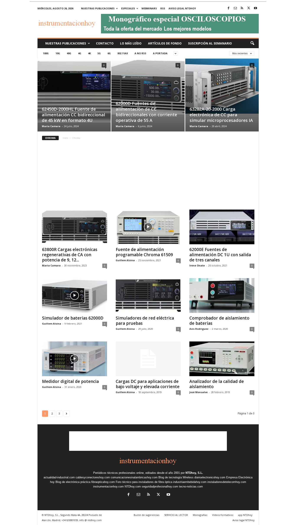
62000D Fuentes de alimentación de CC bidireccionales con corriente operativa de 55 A (146, 111)
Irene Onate (197, 265)
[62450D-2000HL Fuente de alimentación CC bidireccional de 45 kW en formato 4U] (74, 91)
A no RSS (140, 53)
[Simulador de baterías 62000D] (74, 295)
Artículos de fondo (165, 43)
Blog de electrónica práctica (72, 482)
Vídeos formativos (222, 515)
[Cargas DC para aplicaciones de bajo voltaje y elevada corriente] (148, 358)
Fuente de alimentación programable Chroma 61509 (144, 252)
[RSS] (242, 8)
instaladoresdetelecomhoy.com (226, 482)
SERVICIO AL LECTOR (176, 515)
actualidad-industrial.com (59, 477)
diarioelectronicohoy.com (209, 477)
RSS (162, 8)
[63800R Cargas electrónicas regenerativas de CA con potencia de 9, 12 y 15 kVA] (74, 227)
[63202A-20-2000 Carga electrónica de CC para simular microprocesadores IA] (222, 86)
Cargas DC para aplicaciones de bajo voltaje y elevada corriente (147, 384)
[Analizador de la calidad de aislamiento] (221, 358)
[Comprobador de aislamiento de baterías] (221, 295)
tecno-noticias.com (191, 486)
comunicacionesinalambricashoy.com (134, 477)
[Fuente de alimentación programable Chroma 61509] (148, 227)
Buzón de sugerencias (146, 515)
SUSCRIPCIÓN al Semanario (210, 43)
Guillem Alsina (125, 260)
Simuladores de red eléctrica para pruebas (145, 320)
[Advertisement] (148, 177)
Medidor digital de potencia (70, 381)
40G (69, 53)
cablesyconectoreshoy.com (93, 477)
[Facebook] (228, 8)
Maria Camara (51, 126)
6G (109, 53)
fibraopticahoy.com (103, 482)
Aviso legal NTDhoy (182, 8)
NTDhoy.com (133, 486)
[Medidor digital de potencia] (74, 358)
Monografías (200, 515)
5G (99, 53)
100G (46, 53)
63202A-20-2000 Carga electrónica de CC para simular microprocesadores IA (221, 114)
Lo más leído (130, 43)
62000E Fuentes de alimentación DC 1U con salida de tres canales (220, 255)
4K (89, 53)
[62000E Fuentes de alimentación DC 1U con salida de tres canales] (221, 227)
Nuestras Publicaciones (65, 43)
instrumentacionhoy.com (108, 486)
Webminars (149, 8)
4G (79, 53)
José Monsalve (198, 392)
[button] (252, 43)
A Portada (160, 53)
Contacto (105, 43)
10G (57, 53)
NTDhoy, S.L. (194, 472)
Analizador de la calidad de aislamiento (216, 384)
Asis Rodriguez (198, 328)
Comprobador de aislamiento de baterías (219, 320)
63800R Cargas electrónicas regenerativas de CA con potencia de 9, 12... (69, 255)
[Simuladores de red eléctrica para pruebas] (148, 295)
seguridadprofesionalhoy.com (160, 486)
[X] (248, 8)
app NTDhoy (245, 515)
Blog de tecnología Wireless (176, 477)
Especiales (128, 8)
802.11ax (122, 53)
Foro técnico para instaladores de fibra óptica (144, 482)
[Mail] (235, 8)
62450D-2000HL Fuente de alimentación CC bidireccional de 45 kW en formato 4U (73, 114)
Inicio (65, 137)
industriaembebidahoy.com (190, 482)
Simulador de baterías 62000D (72, 318)
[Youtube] (255, 8)
